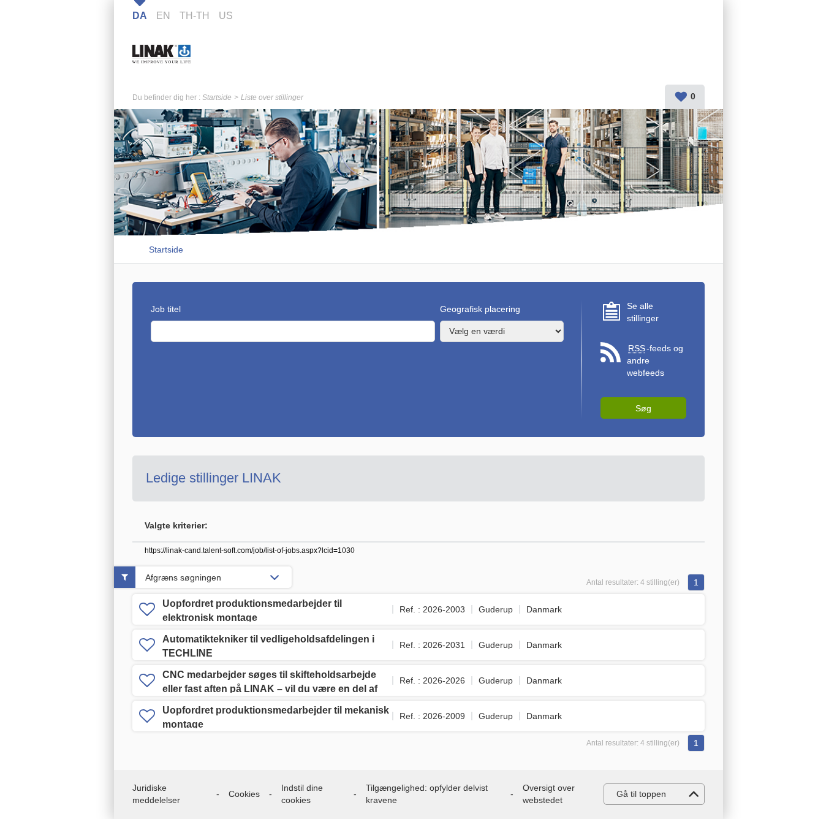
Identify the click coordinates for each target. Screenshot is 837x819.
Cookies (244, 794)
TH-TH (195, 15)
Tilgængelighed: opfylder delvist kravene (427, 794)
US (226, 15)
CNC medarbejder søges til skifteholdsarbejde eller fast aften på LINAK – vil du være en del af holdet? (269, 688)
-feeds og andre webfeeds (655, 360)
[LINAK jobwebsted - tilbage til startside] (187, 52)
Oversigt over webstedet (549, 794)
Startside (217, 97)
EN (163, 15)
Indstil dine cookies (302, 794)
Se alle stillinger (643, 312)
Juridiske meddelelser (156, 794)
